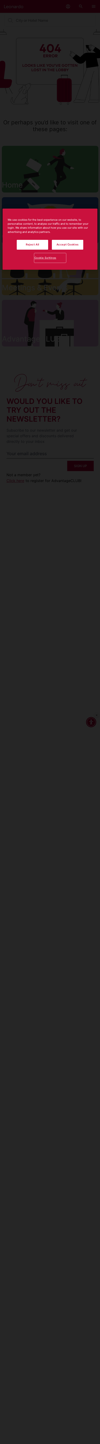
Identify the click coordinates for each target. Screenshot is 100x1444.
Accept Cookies (68, 244)
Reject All (32, 244)
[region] (50, 239)
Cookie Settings (45, 257)
